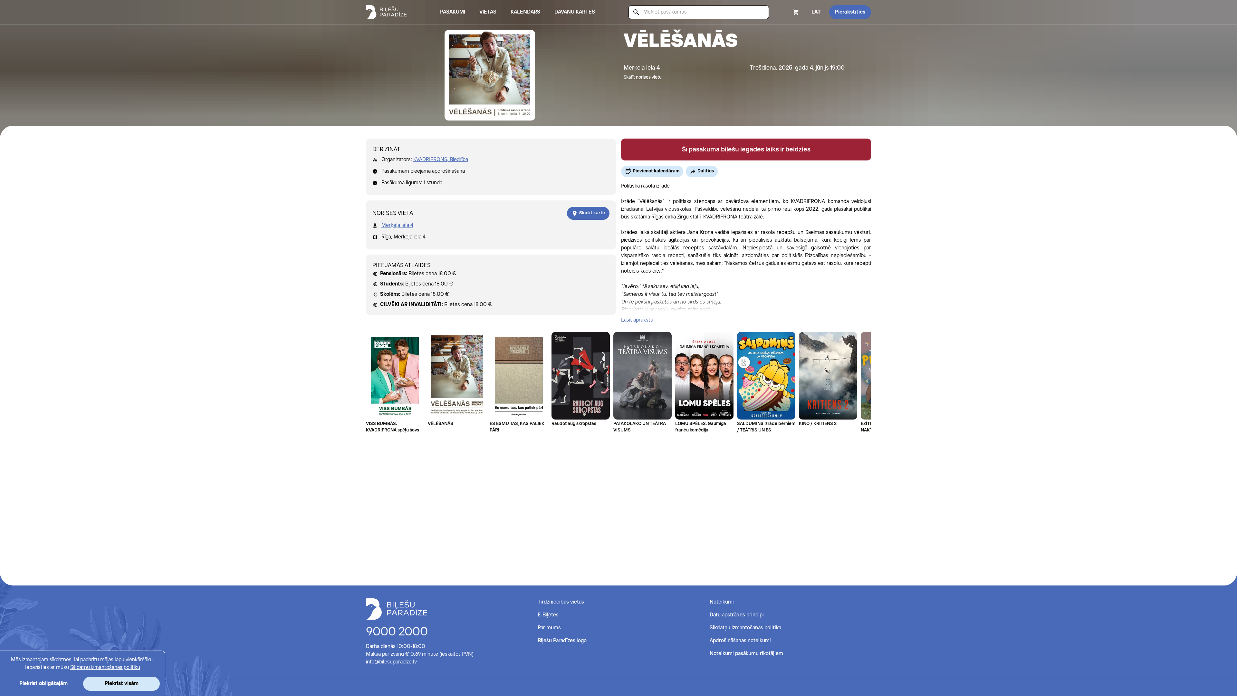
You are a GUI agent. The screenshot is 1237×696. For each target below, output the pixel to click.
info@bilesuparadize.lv (391, 662)
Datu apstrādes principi (737, 615)
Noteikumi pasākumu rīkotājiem (746, 653)
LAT (816, 12)
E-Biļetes (548, 615)
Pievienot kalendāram (656, 171)
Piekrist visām (122, 683)
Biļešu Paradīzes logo (562, 640)
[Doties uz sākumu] (396, 609)
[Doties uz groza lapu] (787, 12)
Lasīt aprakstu (637, 320)
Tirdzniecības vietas (561, 602)
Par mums (549, 627)
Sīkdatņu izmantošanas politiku (105, 667)
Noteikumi (722, 602)
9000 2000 (397, 632)
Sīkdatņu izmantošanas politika (745, 627)
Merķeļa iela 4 (397, 225)
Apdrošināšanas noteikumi (740, 640)
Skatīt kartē (592, 213)
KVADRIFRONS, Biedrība (440, 159)
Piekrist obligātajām (43, 683)
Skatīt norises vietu (643, 77)
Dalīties (705, 171)
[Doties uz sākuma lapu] (386, 12)
